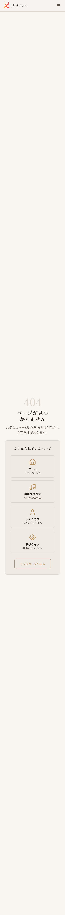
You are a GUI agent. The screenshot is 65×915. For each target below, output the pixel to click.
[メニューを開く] (58, 5)
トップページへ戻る (32, 564)
